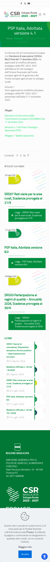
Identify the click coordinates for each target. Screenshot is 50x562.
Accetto (25, 554)
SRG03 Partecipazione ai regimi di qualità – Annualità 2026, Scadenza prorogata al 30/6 (23, 301)
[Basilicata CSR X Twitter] (25, 3)
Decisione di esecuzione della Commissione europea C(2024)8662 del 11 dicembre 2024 (25, 118)
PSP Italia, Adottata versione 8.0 (23, 249)
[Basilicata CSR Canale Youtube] (29, 3)
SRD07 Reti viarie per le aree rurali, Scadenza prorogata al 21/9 (23, 198)
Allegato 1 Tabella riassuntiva (19, 135)
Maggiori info (25, 546)
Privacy (30, 532)
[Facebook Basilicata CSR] (21, 3)
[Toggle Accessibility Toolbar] (44, 556)
